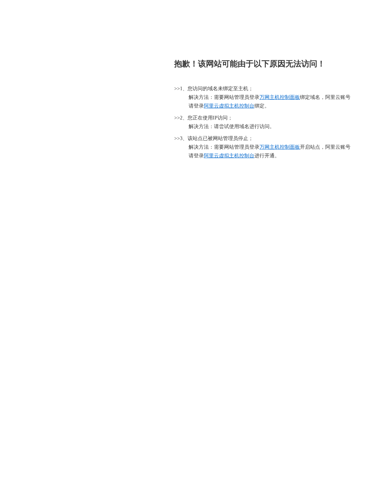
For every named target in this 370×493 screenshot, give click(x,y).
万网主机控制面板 (279, 97)
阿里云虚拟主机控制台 (229, 106)
